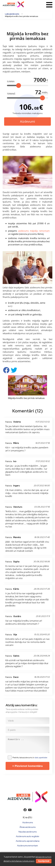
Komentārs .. (12, 736)
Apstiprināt (43, 861)
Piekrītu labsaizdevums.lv (30, 757)
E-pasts (10, 727)
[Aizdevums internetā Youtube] (29, 810)
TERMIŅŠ (11, 93)
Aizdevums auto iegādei (27, 836)
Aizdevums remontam (27, 845)
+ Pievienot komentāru (27, 765)
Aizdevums (27, 822)
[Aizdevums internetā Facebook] (25, 810)
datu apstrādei (41, 757)
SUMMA (11, 81)
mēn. (45, 92)
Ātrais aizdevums (27, 827)
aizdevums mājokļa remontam (34, 230)
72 (38, 92)
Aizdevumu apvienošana (27, 841)
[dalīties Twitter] (14, 371)
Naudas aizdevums (28, 831)
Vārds (10, 718)
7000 (40, 79)
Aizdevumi (27, 121)
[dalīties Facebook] (6, 371)
